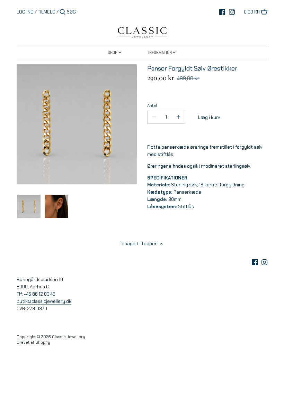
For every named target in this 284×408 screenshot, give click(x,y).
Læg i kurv (209, 117)
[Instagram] (232, 11)
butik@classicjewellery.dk (44, 301)
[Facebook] (222, 11)
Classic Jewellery (68, 337)
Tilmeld (46, 12)
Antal (152, 105)
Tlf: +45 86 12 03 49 (36, 294)
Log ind (25, 12)
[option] (29, 206)
